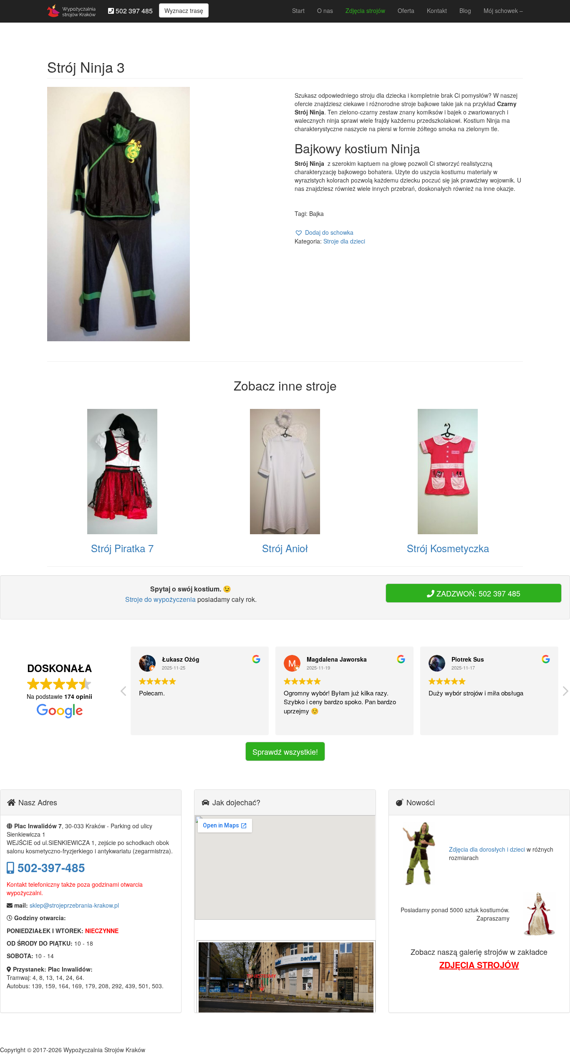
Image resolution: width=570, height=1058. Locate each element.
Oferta (406, 10)
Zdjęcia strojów (365, 10)
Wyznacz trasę (183, 10)
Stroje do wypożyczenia (160, 599)
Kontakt (437, 10)
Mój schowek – (503, 10)
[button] (324, 232)
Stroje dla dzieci (344, 241)
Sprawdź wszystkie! (285, 751)
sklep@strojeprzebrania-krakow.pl (74, 905)
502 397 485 (133, 10)
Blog (465, 10)
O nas (325, 10)
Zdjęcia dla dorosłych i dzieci (487, 849)
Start (298, 10)
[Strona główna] (71, 10)
